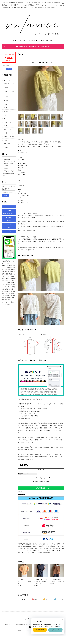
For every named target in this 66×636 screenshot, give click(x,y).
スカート (6, 115)
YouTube (9, 221)
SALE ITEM (7, 80)
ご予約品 (6, 147)
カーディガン (7, 111)
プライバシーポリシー (9, 171)
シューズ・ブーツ (8, 129)
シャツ (5, 104)
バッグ (5, 125)
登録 (5, 195)
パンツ (5, 118)
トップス (6, 97)
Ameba (9, 231)
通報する (20, 491)
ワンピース (7, 100)
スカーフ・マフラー (9, 136)
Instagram (9, 207)
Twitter (9, 210)
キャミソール (7, 122)
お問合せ (5, 168)
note (9, 227)
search (9, 68)
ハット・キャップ (8, 133)
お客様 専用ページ (9, 84)
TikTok (9, 224)
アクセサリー (7, 140)
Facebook (8, 217)
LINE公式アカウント (8, 214)
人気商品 (6, 87)
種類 (19, 474)
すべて (23, 599)
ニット (5, 107)
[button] (32, 40)
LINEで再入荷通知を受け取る (41, 488)
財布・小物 (7, 143)
